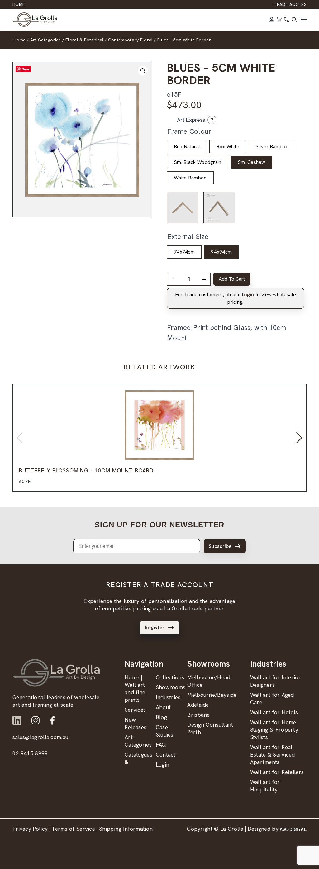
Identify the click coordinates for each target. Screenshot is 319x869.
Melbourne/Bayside (211, 694)
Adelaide (198, 704)
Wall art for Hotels (274, 712)
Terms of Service (73, 828)
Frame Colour (189, 131)
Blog (161, 717)
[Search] (294, 19)
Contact (166, 754)
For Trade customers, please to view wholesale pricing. (235, 298)
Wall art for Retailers (277, 772)
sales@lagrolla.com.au (40, 737)
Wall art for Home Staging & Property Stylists (274, 730)
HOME (18, 4)
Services (135, 709)
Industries (168, 697)
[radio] (187, 146)
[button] (299, 438)
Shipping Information (126, 828)
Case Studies (165, 731)
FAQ (161, 744)
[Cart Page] (279, 19)
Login (162, 764)
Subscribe (220, 546)
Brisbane (198, 714)
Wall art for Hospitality (265, 785)
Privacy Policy (30, 828)
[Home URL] (56, 673)
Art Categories (138, 741)
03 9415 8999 (30, 753)
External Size (187, 236)
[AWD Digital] (293, 829)
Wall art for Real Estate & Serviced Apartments (272, 754)
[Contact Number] (286, 19)
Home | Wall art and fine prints (135, 688)
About (163, 707)
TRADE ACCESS (290, 4)
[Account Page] (271, 19)
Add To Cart (232, 279)
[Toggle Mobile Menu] (303, 19)
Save (26, 69)
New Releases (135, 723)
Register (154, 627)
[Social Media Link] (16, 720)
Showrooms (171, 687)
